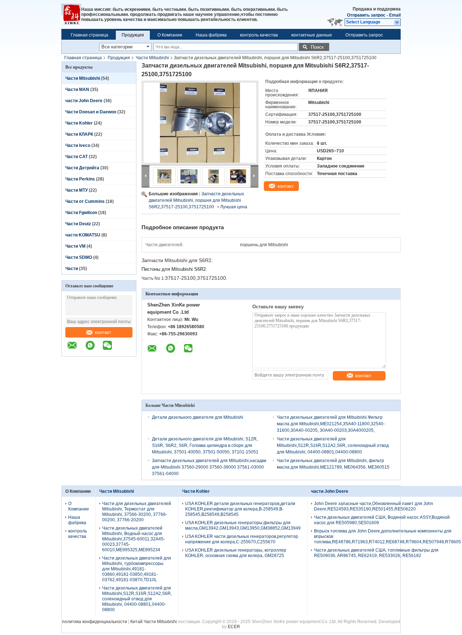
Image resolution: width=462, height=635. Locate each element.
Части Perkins (80, 179)
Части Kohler (79, 123)
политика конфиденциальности (94, 621)
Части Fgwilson (81, 212)
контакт (103, 332)
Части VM (75, 246)
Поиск (317, 47)
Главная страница (89, 35)
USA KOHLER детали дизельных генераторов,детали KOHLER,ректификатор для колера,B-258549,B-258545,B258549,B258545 (240, 509)
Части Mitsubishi (152, 57)
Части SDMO (78, 257)
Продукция (133, 35)
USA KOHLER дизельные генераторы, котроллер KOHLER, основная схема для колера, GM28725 (235, 553)
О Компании (169, 35)
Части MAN (77, 89)
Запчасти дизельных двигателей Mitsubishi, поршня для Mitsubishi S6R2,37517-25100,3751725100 (196, 200)
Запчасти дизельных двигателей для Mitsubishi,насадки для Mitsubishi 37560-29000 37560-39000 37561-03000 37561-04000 (209, 467)
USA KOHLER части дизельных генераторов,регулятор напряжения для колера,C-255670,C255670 (241, 539)
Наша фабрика (211, 35)
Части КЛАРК (79, 134)
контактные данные (311, 35)
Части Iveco (77, 145)
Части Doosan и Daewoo (90, 111)
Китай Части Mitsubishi (153, 621)
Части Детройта (82, 167)
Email (395, 15)
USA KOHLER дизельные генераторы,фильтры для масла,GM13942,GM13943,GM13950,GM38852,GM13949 (243, 525)
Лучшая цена (233, 206)
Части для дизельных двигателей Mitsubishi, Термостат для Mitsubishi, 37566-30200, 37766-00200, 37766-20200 (136, 511)
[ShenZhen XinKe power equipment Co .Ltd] (71, 14)
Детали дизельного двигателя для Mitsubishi (197, 417)
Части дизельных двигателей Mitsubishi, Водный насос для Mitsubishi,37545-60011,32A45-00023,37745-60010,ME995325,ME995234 (133, 539)
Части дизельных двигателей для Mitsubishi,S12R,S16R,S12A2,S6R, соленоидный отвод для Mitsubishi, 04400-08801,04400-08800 (333, 445)
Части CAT (76, 156)
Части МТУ (76, 190)
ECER (234, 626)
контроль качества (259, 35)
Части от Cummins (85, 201)
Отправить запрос (367, 15)
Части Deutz (78, 223)
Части (72, 268)
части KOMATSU (82, 235)
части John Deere (84, 100)
